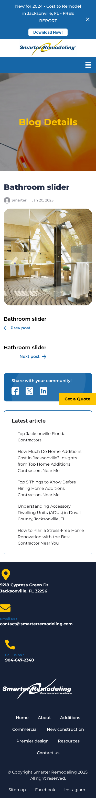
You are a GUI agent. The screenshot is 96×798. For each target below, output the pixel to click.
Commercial (25, 729)
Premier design (32, 741)
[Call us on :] (10, 645)
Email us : (8, 619)
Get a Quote (77, 399)
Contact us (48, 752)
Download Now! (48, 32)
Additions (70, 717)
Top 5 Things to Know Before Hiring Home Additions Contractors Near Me (47, 488)
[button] (88, 65)
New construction (65, 729)
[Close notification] (88, 19)
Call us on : (14, 655)
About (44, 717)
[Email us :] (5, 608)
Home (22, 717)
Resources (69, 741)
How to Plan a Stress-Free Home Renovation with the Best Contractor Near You (51, 537)
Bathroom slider (25, 323)
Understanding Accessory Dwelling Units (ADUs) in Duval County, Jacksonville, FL (49, 512)
